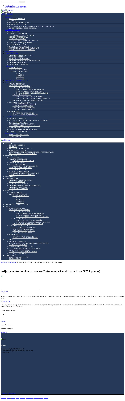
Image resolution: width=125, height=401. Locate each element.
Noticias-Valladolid (10, 262)
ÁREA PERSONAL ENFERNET (15, 7)
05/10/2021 (4, 291)
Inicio (2, 262)
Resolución (6, 301)
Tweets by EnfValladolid (8, 393)
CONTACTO (9, 5)
